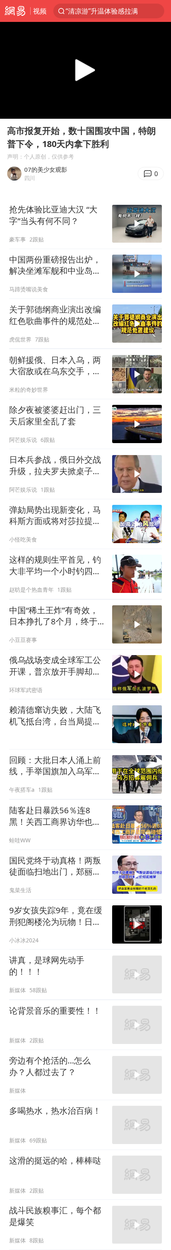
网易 (15, 11)
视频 (40, 11)
